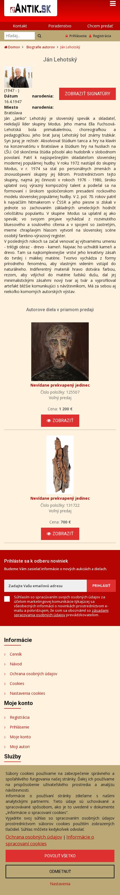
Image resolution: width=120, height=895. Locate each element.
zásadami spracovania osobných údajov (61, 612)
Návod (16, 664)
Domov (13, 47)
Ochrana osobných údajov (33, 673)
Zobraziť (63, 420)
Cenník (16, 654)
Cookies (17, 683)
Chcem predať (100, 25)
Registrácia (102, 36)
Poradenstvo (59, 25)
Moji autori (20, 746)
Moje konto (20, 736)
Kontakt (20, 25)
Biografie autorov (41, 47)
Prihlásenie (78, 36)
